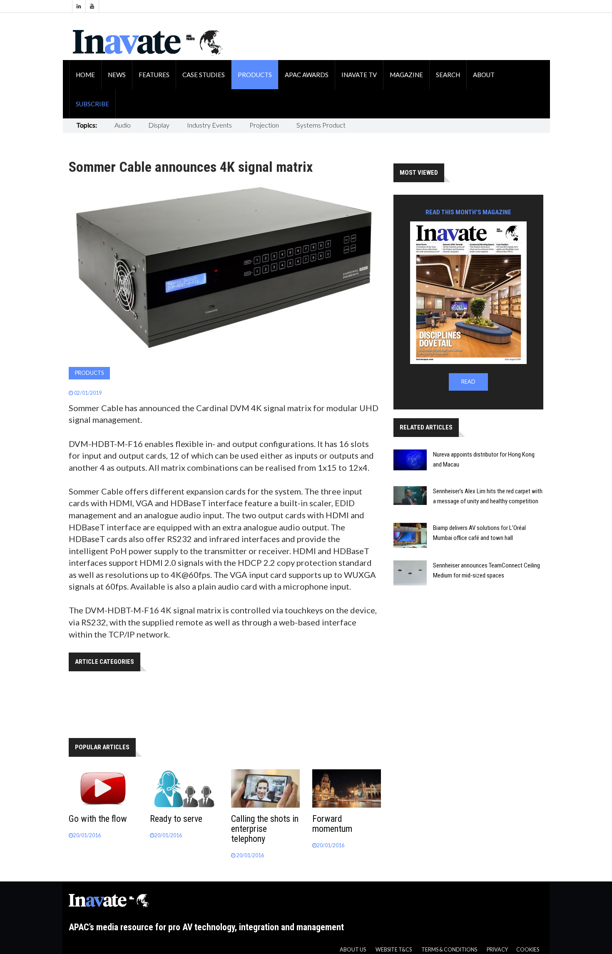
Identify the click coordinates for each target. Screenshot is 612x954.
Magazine (406, 74)
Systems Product (321, 125)
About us (353, 949)
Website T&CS (394, 949)
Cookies (527, 949)
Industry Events (209, 125)
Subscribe (92, 104)
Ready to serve (176, 818)
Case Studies (203, 74)
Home (85, 74)
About (484, 74)
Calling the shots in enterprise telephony (265, 828)
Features (154, 74)
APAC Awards (306, 74)
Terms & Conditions (449, 949)
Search (448, 74)
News (117, 74)
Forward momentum (332, 823)
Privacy (497, 949)
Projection (264, 125)
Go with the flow (98, 818)
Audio (122, 125)
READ (468, 382)
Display (158, 125)
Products (255, 74)
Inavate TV (359, 74)
